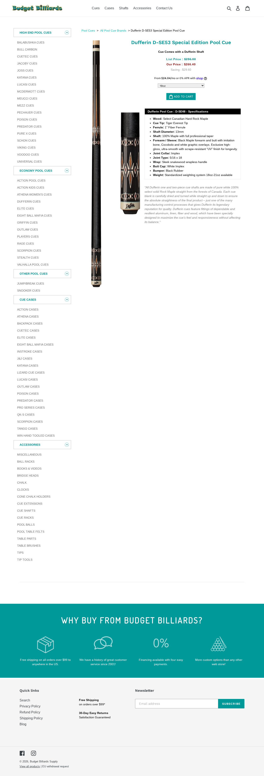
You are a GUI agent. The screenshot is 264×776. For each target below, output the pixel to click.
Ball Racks (25, 461)
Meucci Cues (27, 98)
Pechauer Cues (29, 112)
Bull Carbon (27, 49)
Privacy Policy (30, 706)
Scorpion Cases (30, 421)
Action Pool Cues (31, 180)
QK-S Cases (25, 414)
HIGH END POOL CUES (35, 32)
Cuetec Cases (28, 330)
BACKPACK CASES (29, 323)
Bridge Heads (28, 475)
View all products (30, 766)
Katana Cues (27, 77)
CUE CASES (28, 299)
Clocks (23, 489)
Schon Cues (26, 140)
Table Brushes (28, 545)
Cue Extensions (29, 503)
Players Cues (28, 236)
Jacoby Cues (27, 63)
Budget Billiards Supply (44, 761)
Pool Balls (26, 524)
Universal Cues (29, 161)
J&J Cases (24, 358)
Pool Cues (88, 30)
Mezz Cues (25, 105)
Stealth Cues (28, 257)
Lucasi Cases (27, 379)
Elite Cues (25, 208)
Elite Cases (26, 337)
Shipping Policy (31, 718)
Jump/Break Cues (30, 283)
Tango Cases (27, 428)
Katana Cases (27, 365)
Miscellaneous (29, 454)
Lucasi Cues (26, 84)
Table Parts (26, 538)
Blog (23, 724)
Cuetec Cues (27, 56)
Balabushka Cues (30, 42)
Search (25, 700)
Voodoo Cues (28, 154)
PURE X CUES (26, 133)
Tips (20, 552)
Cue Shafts (26, 510)
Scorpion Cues (29, 250)
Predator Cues (29, 126)
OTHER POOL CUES (33, 273)
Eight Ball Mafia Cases (35, 344)
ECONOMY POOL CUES (36, 170)
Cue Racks (25, 517)
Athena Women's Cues (34, 194)
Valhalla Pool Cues (32, 264)
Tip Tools (24, 559)
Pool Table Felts (30, 531)
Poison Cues (27, 119)
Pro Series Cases (31, 407)
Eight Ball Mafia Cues (34, 215)
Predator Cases (30, 400)
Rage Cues (25, 243)
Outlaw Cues (27, 229)
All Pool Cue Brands (113, 30)
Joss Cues (25, 70)
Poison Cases (28, 393)
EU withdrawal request (55, 766)
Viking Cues (26, 147)
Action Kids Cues (30, 187)
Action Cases (27, 309)
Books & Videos (29, 468)
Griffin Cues (27, 222)
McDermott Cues (31, 91)
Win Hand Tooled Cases (36, 435)
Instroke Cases (29, 351)
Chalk (22, 482)
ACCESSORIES (30, 444)
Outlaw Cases (28, 386)
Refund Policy (30, 712)
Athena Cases (28, 316)
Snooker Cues (28, 290)
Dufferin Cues (28, 201)
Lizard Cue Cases (31, 372)
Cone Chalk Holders (33, 496)
